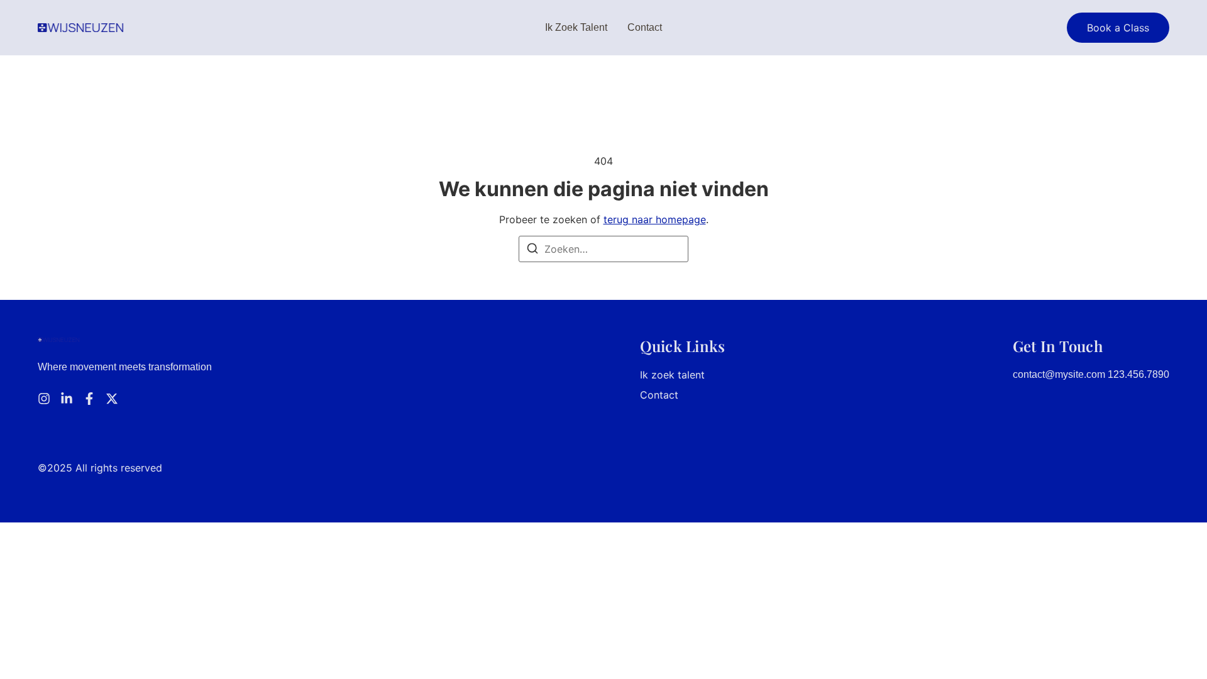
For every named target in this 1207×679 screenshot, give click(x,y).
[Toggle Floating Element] (1161, 646)
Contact (644, 27)
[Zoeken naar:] (603, 249)
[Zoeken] (532, 250)
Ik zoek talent (576, 27)
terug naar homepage (655, 219)
